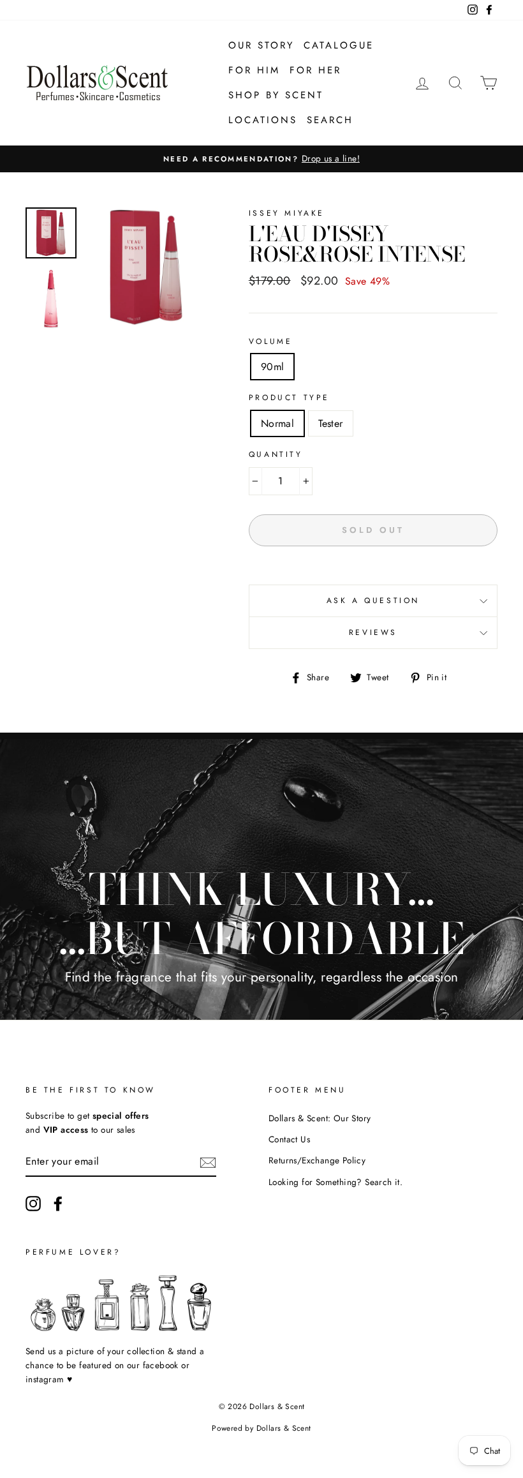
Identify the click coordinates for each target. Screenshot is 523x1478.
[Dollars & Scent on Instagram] (33, 1203)
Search (330, 120)
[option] (146, 267)
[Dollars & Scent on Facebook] (58, 1203)
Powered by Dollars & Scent (261, 1428)
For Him (254, 70)
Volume (271, 341)
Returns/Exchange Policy (317, 1160)
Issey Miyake (287, 213)
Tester (330, 423)
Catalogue (339, 45)
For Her (315, 70)
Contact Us (289, 1139)
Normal (277, 423)
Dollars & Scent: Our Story (320, 1118)
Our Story (261, 45)
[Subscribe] (208, 1161)
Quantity (276, 454)
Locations (262, 120)
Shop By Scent (275, 95)
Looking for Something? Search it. (335, 1182)
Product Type (289, 397)
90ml (272, 366)
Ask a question (373, 600)
